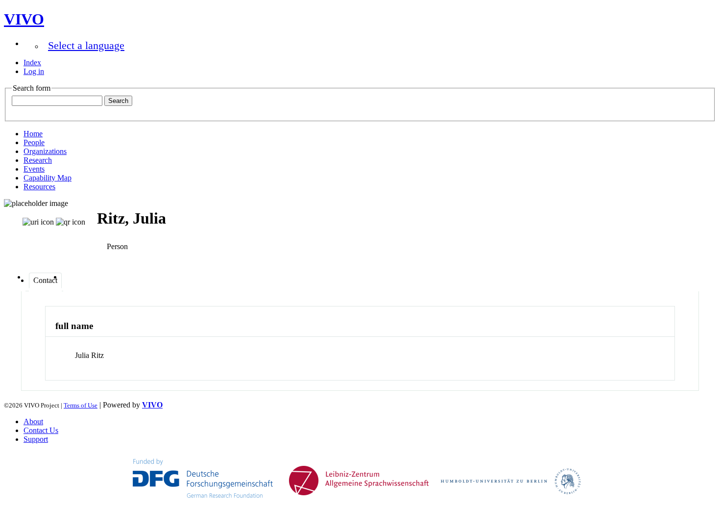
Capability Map (48, 178)
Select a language (86, 45)
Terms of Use (80, 405)
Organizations (45, 151)
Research (38, 160)
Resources (39, 186)
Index (32, 62)
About (33, 421)
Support (36, 439)
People (34, 142)
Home (33, 133)
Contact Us (41, 430)
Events (34, 169)
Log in (34, 71)
